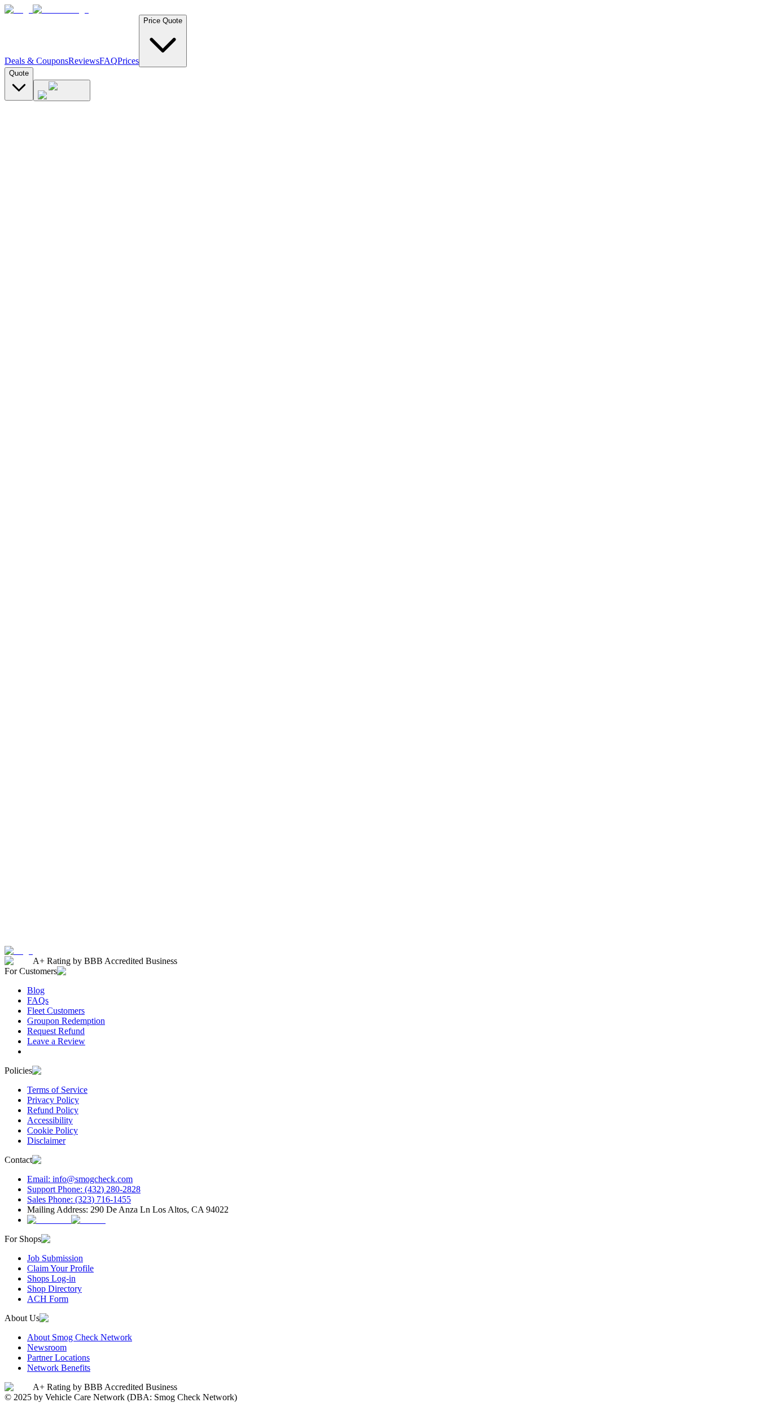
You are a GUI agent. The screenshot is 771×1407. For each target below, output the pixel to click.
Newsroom (47, 1347)
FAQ (108, 61)
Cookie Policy (52, 1130)
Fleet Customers (56, 1010)
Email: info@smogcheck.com (80, 1179)
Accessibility (50, 1120)
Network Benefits (58, 1368)
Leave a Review (56, 1041)
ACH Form (47, 1299)
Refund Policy (52, 1110)
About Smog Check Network (79, 1337)
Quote (19, 73)
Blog (36, 990)
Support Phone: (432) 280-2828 (84, 1189)
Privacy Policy (53, 1100)
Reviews (83, 61)
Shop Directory (54, 1288)
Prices (128, 61)
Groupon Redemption (66, 1021)
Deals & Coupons (36, 61)
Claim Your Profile (60, 1268)
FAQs (38, 1000)
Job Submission (55, 1258)
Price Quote (162, 20)
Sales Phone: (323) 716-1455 (79, 1199)
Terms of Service (57, 1090)
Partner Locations (58, 1357)
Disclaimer (46, 1140)
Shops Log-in (51, 1278)
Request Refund (56, 1031)
